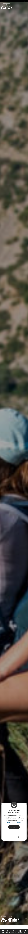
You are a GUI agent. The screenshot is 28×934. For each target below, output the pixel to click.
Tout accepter (14, 827)
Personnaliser (14, 832)
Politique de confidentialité (14, 822)
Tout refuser (13, 837)
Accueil (3, 916)
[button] (26, 923)
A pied (10, 916)
